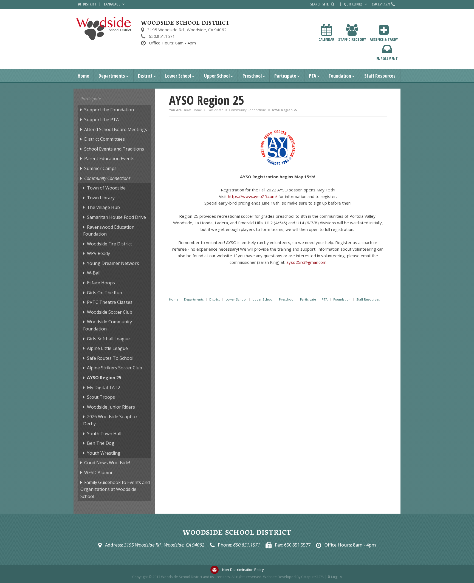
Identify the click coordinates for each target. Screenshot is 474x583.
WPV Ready (98, 253)
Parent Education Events (109, 158)
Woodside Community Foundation (107, 325)
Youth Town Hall (104, 434)
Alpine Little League (107, 348)
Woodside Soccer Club (109, 312)
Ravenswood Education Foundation (108, 230)
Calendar (326, 39)
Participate (285, 75)
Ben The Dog (100, 443)
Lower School (178, 75)
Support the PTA (101, 120)
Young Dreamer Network (113, 263)
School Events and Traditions (114, 149)
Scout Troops (101, 397)
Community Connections (247, 110)
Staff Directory (352, 39)
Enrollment (387, 58)
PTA (312, 75)
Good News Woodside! (107, 463)
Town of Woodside (106, 188)
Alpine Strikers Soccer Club (114, 368)
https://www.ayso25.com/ (252, 196)
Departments (111, 75)
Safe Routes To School (110, 358)
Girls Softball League (108, 339)
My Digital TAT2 (103, 387)
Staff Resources (380, 75)
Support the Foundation (109, 110)
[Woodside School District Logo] (103, 28)
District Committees (104, 139)
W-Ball (93, 273)
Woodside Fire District (109, 244)
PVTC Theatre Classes (109, 302)
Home (83, 75)
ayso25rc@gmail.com (306, 262)
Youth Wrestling (103, 453)
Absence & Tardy (384, 39)
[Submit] (332, 4)
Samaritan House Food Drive (116, 217)
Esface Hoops (101, 283)
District (145, 75)
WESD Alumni (98, 472)
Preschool (252, 75)
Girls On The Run (104, 293)
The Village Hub (103, 207)
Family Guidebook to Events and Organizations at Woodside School (115, 489)
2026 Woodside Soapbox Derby (110, 420)
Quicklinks (353, 4)
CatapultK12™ (312, 576)
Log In (336, 576)
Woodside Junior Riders (111, 407)
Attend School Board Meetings (115, 129)
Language (112, 4)
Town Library (101, 198)
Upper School (217, 75)
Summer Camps (100, 168)
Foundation (340, 75)
